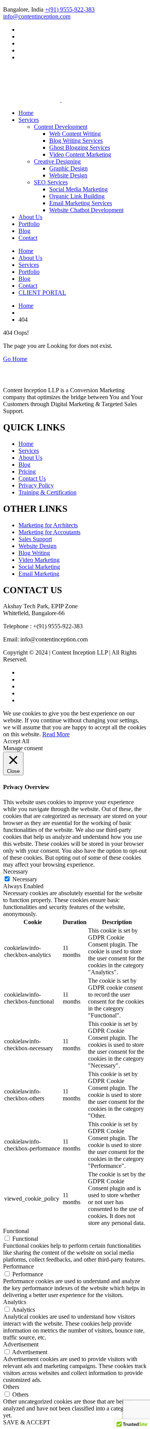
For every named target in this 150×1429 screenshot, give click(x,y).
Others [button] (11, 1386)
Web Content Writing (75, 133)
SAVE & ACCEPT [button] (26, 1422)
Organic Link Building (77, 196)
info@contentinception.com (36, 16)
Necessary (24, 879)
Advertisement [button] (20, 1344)
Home (25, 113)
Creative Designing (57, 161)
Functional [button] (16, 1231)
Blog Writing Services (76, 140)
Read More (56, 734)
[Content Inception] (31, 81)
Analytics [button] (14, 1302)
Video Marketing (39, 560)
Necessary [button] (15, 871)
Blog (24, 231)
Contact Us (32, 478)
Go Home (15, 359)
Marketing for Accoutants (49, 532)
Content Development (60, 126)
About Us (30, 217)
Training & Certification (47, 492)
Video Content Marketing (80, 154)
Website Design (68, 175)
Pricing (27, 471)
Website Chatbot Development (86, 210)
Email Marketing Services (80, 203)
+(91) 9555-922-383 (70, 9)
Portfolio (29, 224)
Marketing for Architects (48, 525)
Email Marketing (38, 573)
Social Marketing (39, 567)
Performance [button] (18, 1266)
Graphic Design (68, 168)
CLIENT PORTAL (42, 292)
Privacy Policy (36, 485)
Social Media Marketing (78, 189)
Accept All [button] (16, 741)
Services (28, 119)
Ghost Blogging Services (79, 147)
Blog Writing (34, 553)
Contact (27, 238)
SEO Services (51, 182)
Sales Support (35, 539)
